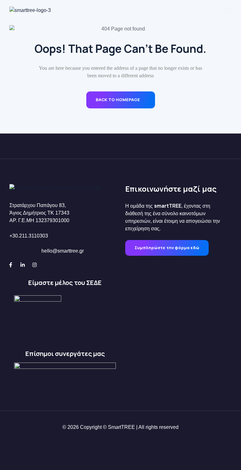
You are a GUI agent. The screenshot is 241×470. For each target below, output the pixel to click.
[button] (167, 248)
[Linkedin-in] (22, 264)
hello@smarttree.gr (62, 251)
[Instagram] (34, 264)
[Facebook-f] (10, 264)
